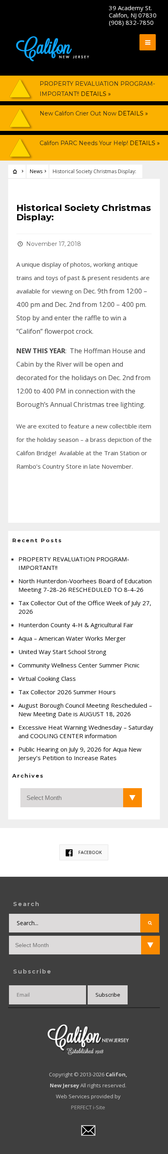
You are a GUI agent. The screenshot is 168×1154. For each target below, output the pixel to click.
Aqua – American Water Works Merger (72, 638)
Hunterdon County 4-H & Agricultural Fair (75, 625)
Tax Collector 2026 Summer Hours (67, 692)
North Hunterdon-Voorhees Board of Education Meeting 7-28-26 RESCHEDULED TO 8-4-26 (85, 585)
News (36, 171)
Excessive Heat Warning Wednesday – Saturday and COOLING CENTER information (85, 731)
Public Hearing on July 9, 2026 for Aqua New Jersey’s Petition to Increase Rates (79, 753)
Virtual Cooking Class (47, 678)
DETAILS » (95, 94)
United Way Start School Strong (62, 652)
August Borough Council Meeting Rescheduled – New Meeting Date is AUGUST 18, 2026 (85, 709)
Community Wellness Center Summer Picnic (78, 665)
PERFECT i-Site (88, 1107)
